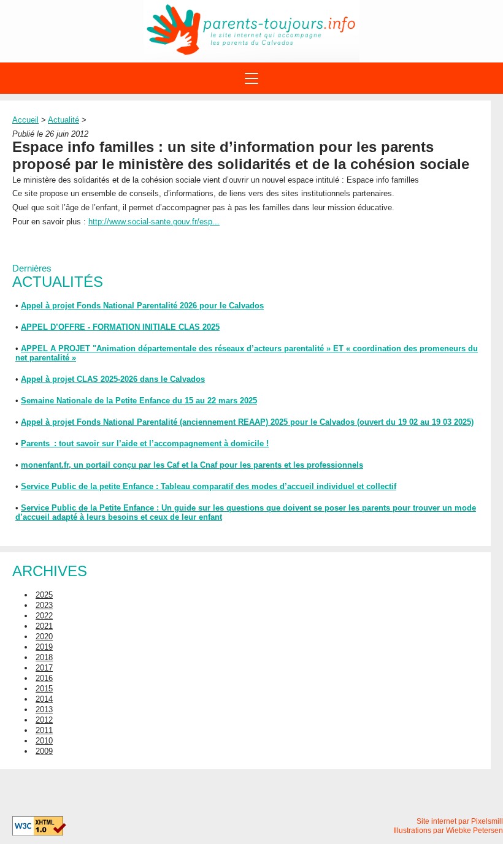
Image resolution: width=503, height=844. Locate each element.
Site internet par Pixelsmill (460, 821)
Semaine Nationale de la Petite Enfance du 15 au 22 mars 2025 (139, 400)
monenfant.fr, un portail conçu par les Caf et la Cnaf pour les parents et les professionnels (192, 465)
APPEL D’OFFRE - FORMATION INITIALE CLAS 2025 (120, 327)
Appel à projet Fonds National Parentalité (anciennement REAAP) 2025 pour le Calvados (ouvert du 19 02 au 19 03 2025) (247, 422)
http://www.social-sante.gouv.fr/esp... (154, 221)
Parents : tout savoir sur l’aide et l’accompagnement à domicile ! (145, 443)
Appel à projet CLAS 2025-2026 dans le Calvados (113, 379)
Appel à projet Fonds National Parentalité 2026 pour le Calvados (142, 305)
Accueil (25, 119)
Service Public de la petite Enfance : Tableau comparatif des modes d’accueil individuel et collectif (208, 486)
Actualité (63, 119)
